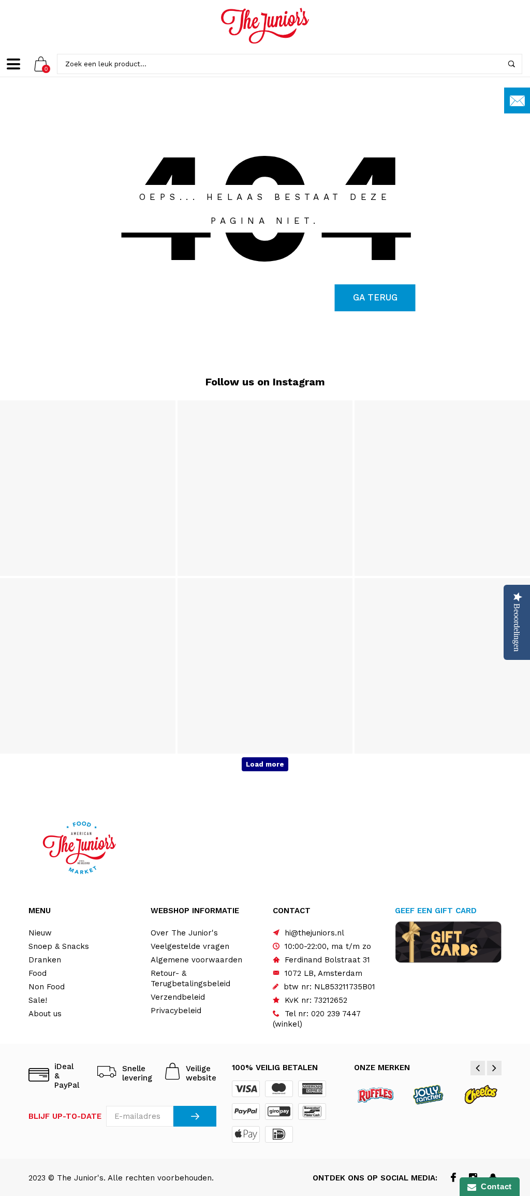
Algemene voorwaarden (196, 959)
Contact (494, 1186)
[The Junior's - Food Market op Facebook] (453, 1178)
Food (37, 973)
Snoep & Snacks (58, 946)
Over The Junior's (184, 933)
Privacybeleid (176, 1010)
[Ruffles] (376, 1094)
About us (45, 1013)
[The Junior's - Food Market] (265, 26)
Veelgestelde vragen (190, 946)
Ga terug (375, 297)
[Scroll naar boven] (501, 1123)
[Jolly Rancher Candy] (428, 1094)
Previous (477, 1068)
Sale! (37, 1000)
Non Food (46, 986)
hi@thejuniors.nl (314, 933)
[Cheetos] (480, 1094)
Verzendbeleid (178, 997)
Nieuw (40, 933)
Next (494, 1068)
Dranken (44, 959)
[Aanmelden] (194, 1116)
